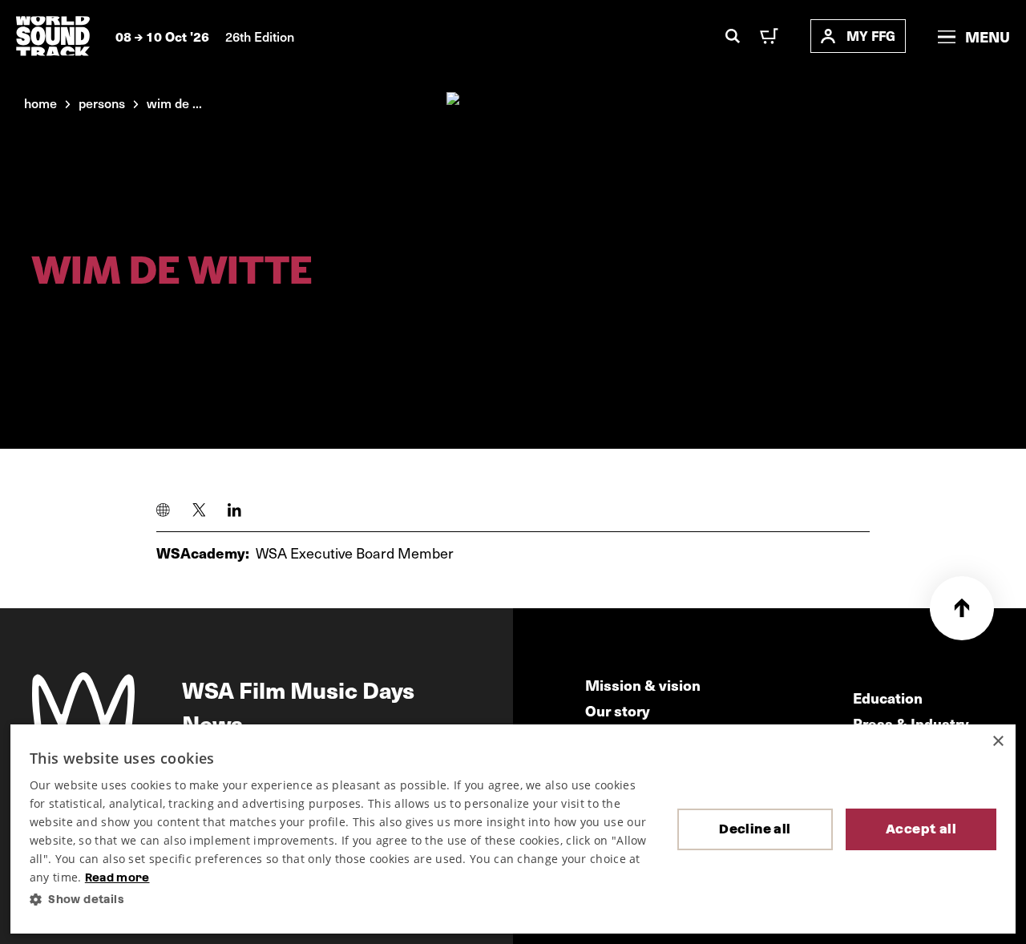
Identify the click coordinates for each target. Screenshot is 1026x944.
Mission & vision (643, 685)
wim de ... (174, 102)
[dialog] (513, 829)
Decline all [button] (754, 829)
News (212, 723)
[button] (341, 899)
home (40, 102)
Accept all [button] (921, 829)
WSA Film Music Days (298, 689)
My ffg (870, 35)
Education (888, 698)
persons (102, 102)
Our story (617, 710)
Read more (117, 877)
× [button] (998, 742)
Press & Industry (911, 723)
